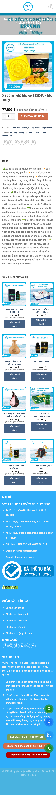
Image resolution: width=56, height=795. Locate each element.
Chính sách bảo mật (16, 627)
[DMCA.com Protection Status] (10, 587)
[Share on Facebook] (10, 142)
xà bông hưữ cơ (35, 132)
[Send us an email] (22, 645)
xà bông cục (23, 132)
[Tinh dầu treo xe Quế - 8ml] (42, 451)
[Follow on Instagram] (10, 645)
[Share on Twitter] (16, 142)
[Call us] (27, 645)
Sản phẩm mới (46, 127)
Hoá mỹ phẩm (44, 19)
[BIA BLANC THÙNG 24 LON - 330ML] (42, 294)
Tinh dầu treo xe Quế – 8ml (41, 467)
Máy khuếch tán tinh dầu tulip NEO (14, 362)
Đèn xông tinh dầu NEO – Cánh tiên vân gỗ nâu (14, 415)
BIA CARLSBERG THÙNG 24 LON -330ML (41, 415)
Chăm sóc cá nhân (30, 22)
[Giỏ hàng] (50, 6)
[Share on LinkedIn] (33, 142)
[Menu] (4, 7)
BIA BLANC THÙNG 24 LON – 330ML (41, 310)
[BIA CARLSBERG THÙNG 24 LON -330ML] (42, 398)
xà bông (13, 132)
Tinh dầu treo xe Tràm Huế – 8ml (14, 467)
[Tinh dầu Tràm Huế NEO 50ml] (14, 294)
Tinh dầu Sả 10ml (41, 361)
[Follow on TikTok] (16, 645)
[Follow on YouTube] (33, 645)
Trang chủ (10, 19)
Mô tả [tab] (5, 161)
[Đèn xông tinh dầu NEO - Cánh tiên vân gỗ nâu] (14, 398)
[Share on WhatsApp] (5, 142)
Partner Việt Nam (28, 775)
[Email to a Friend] (22, 142)
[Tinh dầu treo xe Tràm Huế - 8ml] (14, 451)
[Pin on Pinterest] (27, 142)
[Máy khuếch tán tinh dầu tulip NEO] (14, 346)
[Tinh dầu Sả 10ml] (42, 346)
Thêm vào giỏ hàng (33, 116)
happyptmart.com (24, 557)
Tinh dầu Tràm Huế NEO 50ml (14, 310)
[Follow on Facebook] (5, 645)
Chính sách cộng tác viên (19, 633)
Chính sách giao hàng (17, 620)
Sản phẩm (26, 19)
